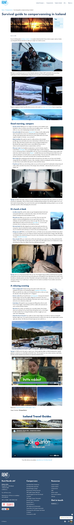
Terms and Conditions (56, 494)
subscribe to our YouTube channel (44, 460)
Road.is (32, 153)
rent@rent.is (4, 489)
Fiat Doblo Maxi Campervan (33, 484)
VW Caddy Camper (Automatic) (34, 498)
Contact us (53, 503)
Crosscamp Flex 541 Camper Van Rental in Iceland (36, 511)
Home (3, 10)
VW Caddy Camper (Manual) (33, 492)
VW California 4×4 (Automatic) (33, 506)
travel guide (22, 149)
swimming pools (34, 295)
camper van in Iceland (47, 107)
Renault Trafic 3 (30, 502)
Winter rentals (54, 492)
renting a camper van (26, 39)
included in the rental (22, 236)
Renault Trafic (32, 132)
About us (70, 3)
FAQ (52, 490)
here (10, 492)
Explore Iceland (58, 3)
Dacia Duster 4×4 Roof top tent (33, 490)
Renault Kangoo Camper (32, 488)
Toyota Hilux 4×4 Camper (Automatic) (35, 508)
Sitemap (53, 496)
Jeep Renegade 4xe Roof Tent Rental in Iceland (35, 495)
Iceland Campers (40, 3)
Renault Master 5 (30, 504)
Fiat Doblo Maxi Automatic (32, 486)
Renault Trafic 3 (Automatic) (33, 500)
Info (64, 3)
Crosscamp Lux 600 (31, 514)
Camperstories (49, 3)
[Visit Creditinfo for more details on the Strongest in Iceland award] (8, 504)
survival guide (57, 25)
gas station (35, 222)
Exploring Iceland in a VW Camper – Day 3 (25, 407)
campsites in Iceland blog (40, 290)
